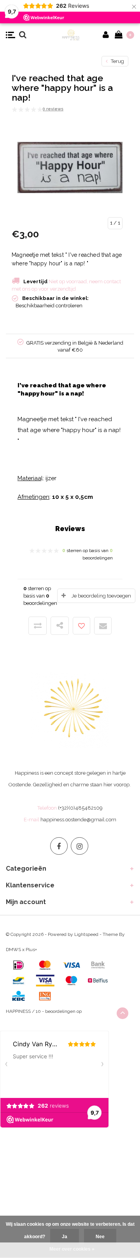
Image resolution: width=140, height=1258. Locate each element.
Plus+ (31, 949)
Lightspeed (86, 934)
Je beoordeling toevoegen (101, 596)
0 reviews (52, 109)
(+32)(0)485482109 (80, 808)
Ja (64, 1236)
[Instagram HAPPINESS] (79, 846)
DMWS (13, 949)
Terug (117, 61)
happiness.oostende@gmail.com (78, 819)
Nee (100, 1236)
